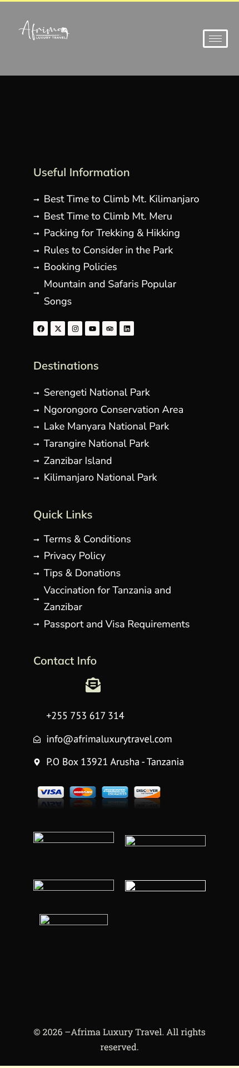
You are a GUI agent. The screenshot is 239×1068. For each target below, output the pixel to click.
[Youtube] (92, 328)
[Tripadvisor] (109, 328)
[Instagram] (75, 328)
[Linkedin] (127, 328)
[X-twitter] (58, 328)
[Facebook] (40, 328)
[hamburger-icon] (215, 38)
